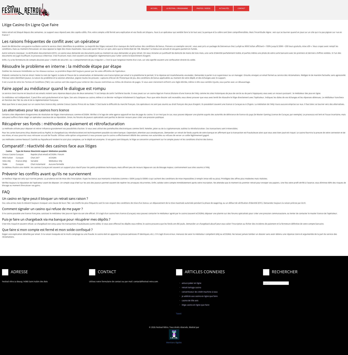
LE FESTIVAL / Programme (177, 8)
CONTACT (241, 8)
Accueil (154, 8)
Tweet (178, 313)
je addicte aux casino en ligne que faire (200, 296)
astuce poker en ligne (191, 283)
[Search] (297, 283)
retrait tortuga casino (191, 287)
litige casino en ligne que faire (195, 305)
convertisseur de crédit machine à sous (200, 292)
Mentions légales (174, 342)
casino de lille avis (190, 300)
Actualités (224, 8)
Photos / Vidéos (203, 8)
